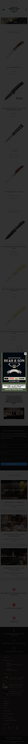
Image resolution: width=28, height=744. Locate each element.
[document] (14, 372)
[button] (25, 354)
